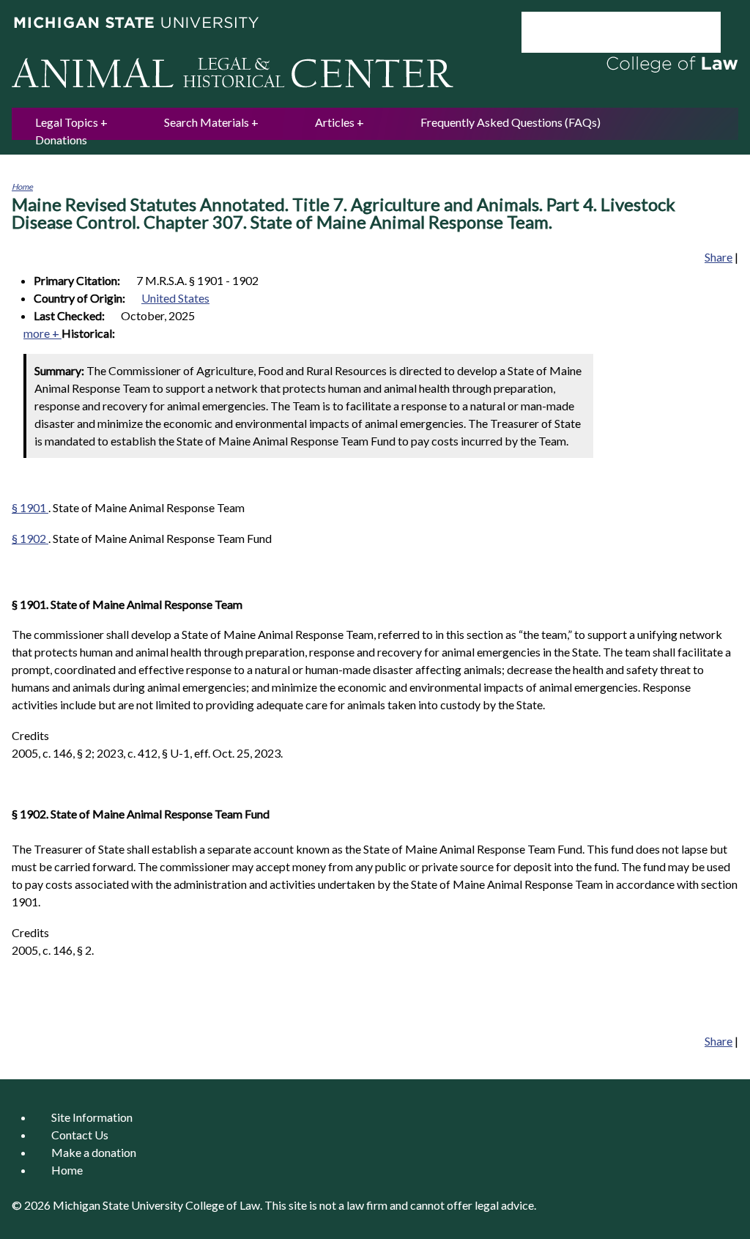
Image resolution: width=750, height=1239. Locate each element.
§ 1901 (30, 507)
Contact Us (79, 1135)
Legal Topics (66, 122)
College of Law (222, 1205)
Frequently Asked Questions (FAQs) (510, 122)
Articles (334, 122)
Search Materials (206, 122)
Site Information (92, 1117)
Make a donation (93, 1152)
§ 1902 (30, 538)
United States (175, 298)
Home (22, 186)
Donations (61, 140)
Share (718, 257)
